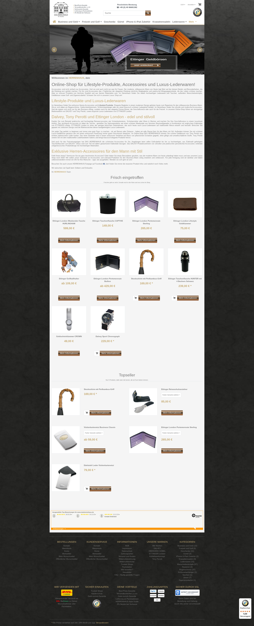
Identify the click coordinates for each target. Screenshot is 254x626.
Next (199, 49)
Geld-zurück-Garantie (81, 9)
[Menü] (249, 599)
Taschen (173, 93)
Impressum (127, 548)
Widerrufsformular (127, 562)
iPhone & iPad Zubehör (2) (187, 556)
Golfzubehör (156, 142)
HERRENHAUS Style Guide (127, 601)
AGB (127, 546)
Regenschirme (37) (187, 570)
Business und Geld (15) (187, 546)
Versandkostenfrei (80, 7)
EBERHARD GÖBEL (157, 551)
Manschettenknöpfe (194, 93)
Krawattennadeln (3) (187, 559)
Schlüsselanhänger (104, 107)
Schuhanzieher (132, 121)
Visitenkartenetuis (119, 121)
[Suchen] (148, 13)
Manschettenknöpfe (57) (187, 564)
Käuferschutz (96, 593)
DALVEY (69, 111)
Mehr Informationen (69, 240)
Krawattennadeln (161, 22)
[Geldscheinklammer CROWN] (68, 319)
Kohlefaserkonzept (157, 556)
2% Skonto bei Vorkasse (82, 13)
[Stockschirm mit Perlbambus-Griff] (146, 261)
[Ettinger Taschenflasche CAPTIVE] (107, 203)
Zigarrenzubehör (79, 95)
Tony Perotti (81, 111)
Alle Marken (157, 546)
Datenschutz (127, 551)
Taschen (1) (187, 575)
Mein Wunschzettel (67, 556)
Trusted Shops (127, 564)
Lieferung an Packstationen (83, 11)
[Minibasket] (199, 4)
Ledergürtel (143, 107)
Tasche (92, 123)
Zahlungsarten (127, 554)
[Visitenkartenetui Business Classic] (65, 439)
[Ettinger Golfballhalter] (68, 261)
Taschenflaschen (58, 144)
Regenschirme (73, 107)
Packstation (127, 567)
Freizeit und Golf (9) (187, 548)
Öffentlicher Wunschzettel (66, 559)
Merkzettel (66, 554)
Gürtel (120, 22)
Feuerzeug (98, 133)
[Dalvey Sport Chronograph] (107, 319)
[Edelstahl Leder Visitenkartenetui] (65, 477)
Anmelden (191, 4)
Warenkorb (66, 548)
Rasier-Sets (151, 131)
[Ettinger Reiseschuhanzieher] (143, 401)
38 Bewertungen (58, 529)
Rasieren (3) (187, 567)
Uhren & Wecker (149, 121)
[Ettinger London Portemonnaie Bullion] (107, 261)
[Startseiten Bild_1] (127, 49)
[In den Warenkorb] (136, 298)
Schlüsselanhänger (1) (187, 572)
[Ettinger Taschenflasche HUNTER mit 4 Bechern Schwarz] (185, 261)
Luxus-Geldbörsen (58, 133)
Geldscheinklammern (88, 107)
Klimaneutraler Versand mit (66, 598)
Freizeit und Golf (91, 22)
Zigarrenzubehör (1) (187, 580)
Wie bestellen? (127, 570)
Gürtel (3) (187, 554)
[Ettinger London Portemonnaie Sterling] (146, 203)
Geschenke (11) (187, 551)
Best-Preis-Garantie (81, 5)
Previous (54, 49)
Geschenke (109, 22)
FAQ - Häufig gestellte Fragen (127, 575)
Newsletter (127, 572)
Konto (66, 551)
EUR (182, 4)
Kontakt (67, 546)
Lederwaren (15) (187, 562)
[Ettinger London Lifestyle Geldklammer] (185, 203)
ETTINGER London (124, 111)
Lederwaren (178, 22)
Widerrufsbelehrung (127, 559)
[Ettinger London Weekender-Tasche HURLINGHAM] (68, 203)
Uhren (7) (187, 577)
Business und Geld (68, 22)
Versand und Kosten (127, 556)
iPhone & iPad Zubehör (138, 22)
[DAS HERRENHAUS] (60, 9)
